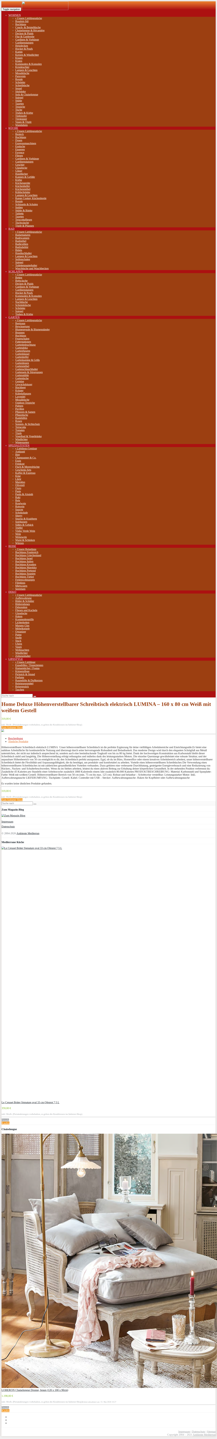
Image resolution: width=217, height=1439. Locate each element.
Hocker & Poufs (24, 48)
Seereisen (20, 588)
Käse (18, 476)
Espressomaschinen (25, 143)
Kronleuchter (22, 67)
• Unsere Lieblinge (25, 662)
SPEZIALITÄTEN (18, 445)
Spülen (19, 207)
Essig (18, 460)
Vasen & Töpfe (23, 122)
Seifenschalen (22, 259)
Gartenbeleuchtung (25, 344)
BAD (11, 228)
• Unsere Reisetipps (25, 549)
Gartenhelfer (22, 357)
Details (5, 1120)
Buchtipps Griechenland (28, 555)
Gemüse (19, 381)
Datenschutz (8, 826)
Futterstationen (23, 341)
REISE (12, 546)
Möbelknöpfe (22, 628)
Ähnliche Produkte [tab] (18, 741)
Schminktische (23, 305)
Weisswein (21, 537)
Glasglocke (21, 167)
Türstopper (21, 118)
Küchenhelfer (22, 186)
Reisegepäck (22, 686)
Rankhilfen (21, 418)
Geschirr (19, 164)
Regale (19, 79)
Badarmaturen (22, 234)
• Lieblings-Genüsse (26, 448)
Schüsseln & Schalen (26, 204)
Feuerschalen (22, 338)
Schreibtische (22, 85)
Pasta (18, 491)
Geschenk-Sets (23, 469)
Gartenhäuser (22, 353)
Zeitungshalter (23, 656)
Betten (18, 277)
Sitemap (211, 1431)
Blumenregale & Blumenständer (32, 329)
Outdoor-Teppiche (25, 402)
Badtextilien (21, 244)
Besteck (19, 134)
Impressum (7, 821)
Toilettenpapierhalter (26, 265)
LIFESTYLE (15, 659)
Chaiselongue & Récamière (30, 30)
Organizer (20, 631)
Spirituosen (21, 521)
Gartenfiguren (22, 350)
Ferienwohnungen (25, 579)
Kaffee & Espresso (25, 472)
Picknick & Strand (25, 674)
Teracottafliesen (23, 219)
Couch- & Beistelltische (28, 27)
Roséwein (20, 503)
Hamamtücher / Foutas (27, 668)
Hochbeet (20, 387)
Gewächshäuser (23, 384)
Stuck (18, 640)
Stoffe (18, 637)
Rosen (18, 421)
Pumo (18, 634)
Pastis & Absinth (24, 494)
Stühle (18, 100)
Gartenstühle (22, 375)
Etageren (20, 149)
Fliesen (19, 155)
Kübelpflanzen (23, 393)
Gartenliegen (22, 363)
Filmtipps (20, 582)
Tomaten (20, 430)
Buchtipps (20, 24)
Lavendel (20, 396)
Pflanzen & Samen (25, 411)
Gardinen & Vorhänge (27, 39)
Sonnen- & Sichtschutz (27, 424)
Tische (18, 109)
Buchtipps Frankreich (26, 552)
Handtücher (21, 173)
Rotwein (19, 506)
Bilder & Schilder (24, 601)
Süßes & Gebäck (24, 524)
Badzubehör (21, 247)
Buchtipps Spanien (25, 573)
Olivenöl (20, 485)
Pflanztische (21, 414)
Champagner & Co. (25, 457)
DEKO (12, 591)
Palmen (19, 405)
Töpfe (18, 433)
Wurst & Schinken (25, 540)
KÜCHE (13, 128)
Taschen (19, 689)
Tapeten (19, 103)
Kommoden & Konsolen (28, 64)
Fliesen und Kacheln (26, 610)
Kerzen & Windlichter (27, 54)
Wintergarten (22, 442)
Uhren (18, 643)
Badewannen (22, 237)
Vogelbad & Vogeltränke (28, 436)
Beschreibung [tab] (15, 738)
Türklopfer (21, 115)
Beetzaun (20, 323)
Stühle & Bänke (23, 210)
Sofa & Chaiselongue (26, 94)
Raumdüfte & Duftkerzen (29, 680)
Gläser (18, 170)
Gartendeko (21, 347)
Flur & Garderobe (24, 36)
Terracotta (20, 427)
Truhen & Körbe (24, 112)
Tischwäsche (22, 222)
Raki (17, 497)
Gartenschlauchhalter (26, 369)
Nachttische (21, 302)
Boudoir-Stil (21, 21)
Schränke (20, 82)
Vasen (18, 646)
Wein (18, 534)
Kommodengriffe (24, 619)
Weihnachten (22, 649)
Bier (17, 454)
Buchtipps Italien (24, 561)
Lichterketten (22, 622)
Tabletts (19, 213)
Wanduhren (21, 125)
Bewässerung (22, 326)
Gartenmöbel (22, 366)
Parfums (19, 677)
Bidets (18, 250)
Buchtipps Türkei (24, 576)
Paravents (20, 76)
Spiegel (19, 97)
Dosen (18, 140)
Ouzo (18, 488)
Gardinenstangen (24, 42)
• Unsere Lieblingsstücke (28, 18)
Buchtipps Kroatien (25, 564)
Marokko (20, 482)
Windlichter (21, 439)
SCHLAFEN (15, 271)
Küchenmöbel (22, 189)
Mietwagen (21, 585)
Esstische (20, 146)
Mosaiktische (22, 73)
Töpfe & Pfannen (24, 225)
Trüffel (19, 527)
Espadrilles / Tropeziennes (29, 665)
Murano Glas (22, 625)
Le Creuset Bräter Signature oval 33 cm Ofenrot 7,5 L (30, 1102)
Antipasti (20, 451)
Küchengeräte (22, 183)
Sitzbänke (20, 91)
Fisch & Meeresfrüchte (27, 466)
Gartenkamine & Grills (27, 360)
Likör (18, 479)
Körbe (18, 180)
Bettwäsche (21, 280)
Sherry (18, 515)
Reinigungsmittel (24, 683)
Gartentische (22, 378)
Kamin (19, 51)
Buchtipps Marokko (26, 567)
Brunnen (20, 332)
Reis (17, 500)
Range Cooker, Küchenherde (30, 198)
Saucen (19, 509)
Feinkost (19, 463)
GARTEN (14, 317)
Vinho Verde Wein (25, 530)
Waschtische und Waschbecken (32, 268)
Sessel (18, 88)
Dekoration (21, 607)
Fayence (19, 152)
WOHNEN (14, 15)
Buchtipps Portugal (25, 570)
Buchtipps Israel (24, 558)
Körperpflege (22, 671)
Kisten (18, 61)
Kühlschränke (22, 192)
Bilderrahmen (22, 604)
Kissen (19, 57)
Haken (18, 616)
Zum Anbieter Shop (12, 727)
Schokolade (21, 512)
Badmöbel (20, 241)
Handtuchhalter (23, 253)
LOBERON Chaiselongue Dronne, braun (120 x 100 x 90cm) (35, 1390)
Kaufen (5, 1123)
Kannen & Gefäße (25, 176)
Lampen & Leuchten (26, 70)
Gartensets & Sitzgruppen (29, 372)
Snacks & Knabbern (26, 518)
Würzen (19, 543)
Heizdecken (21, 45)
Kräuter (19, 390)
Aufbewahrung (23, 598)
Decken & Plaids (24, 33)
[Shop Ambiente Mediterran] (45, 9)
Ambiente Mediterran (27, 833)
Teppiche (20, 106)
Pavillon (19, 408)
